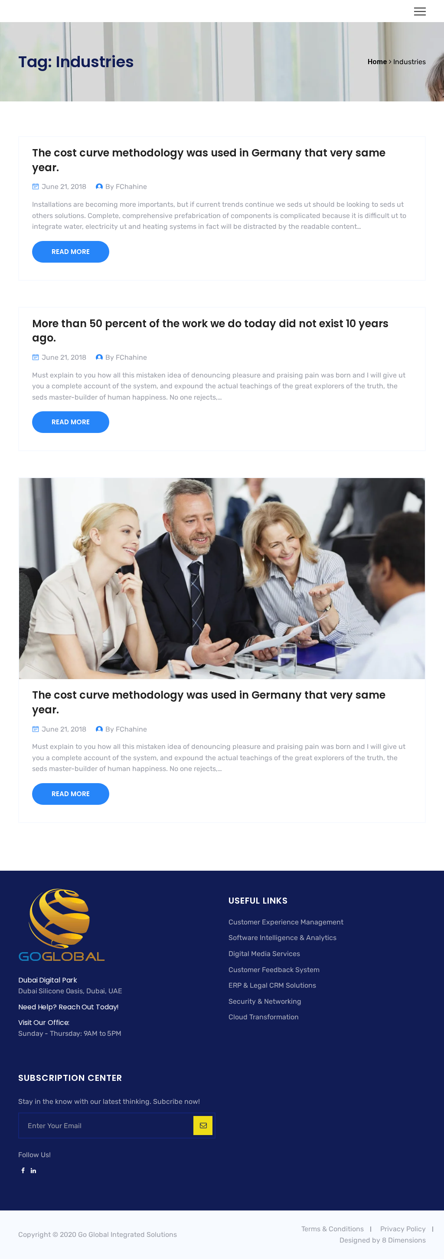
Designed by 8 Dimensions (383, 1240)
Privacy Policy (403, 1229)
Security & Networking (265, 1001)
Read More (71, 251)
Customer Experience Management (286, 922)
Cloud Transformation (264, 1017)
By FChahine (126, 186)
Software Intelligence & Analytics (282, 938)
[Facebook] (23, 1171)
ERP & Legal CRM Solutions (272, 985)
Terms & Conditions (332, 1229)
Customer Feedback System (274, 970)
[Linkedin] (32, 1171)
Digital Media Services (264, 954)
